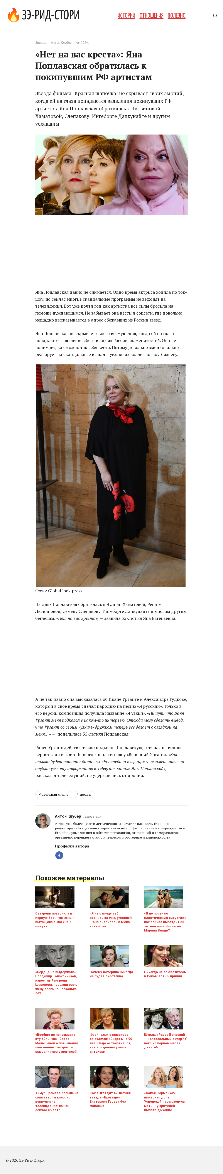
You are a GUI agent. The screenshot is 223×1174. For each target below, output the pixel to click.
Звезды (41, 43)
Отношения (152, 16)
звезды (85, 794)
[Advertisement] (111, 251)
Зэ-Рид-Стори (50, 16)
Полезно (177, 16)
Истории (126, 16)
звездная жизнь (55, 794)
